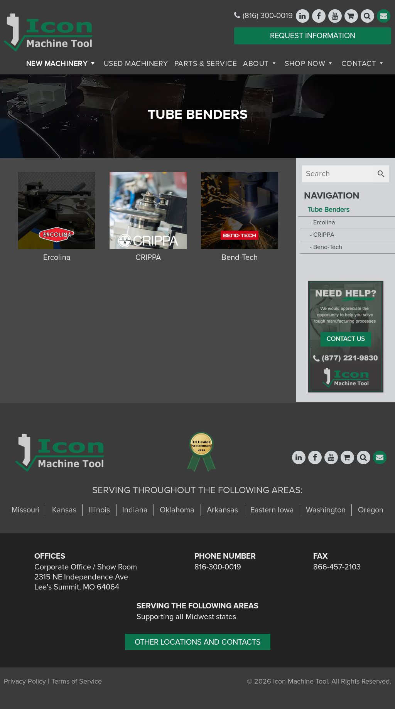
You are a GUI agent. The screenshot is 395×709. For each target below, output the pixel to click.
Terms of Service (76, 681)
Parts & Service (205, 63)
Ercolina (324, 222)
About (256, 63)
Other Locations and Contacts (198, 642)
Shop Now (305, 63)
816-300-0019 (217, 567)
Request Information (312, 35)
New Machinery (57, 63)
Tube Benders (328, 209)
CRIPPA (323, 235)
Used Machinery (136, 63)
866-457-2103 (337, 567)
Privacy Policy (25, 681)
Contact (358, 63)
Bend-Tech (327, 247)
